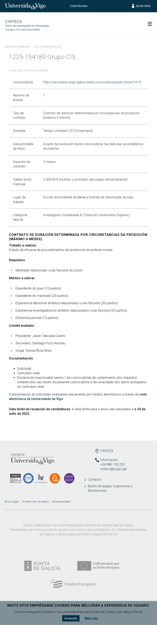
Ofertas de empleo (17, 46)
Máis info (91, 618)
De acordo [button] (71, 618)
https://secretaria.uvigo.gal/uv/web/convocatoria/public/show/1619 (92, 82)
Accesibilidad (61, 501)
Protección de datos (36, 501)
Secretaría (143, 6)
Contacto (94, 479)
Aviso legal (12, 501)
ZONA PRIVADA (78, 6)
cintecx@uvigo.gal (113, 469)
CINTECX (106, 451)
